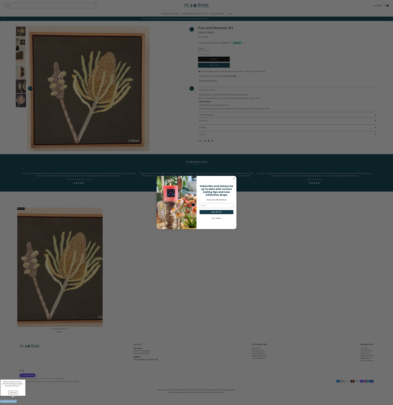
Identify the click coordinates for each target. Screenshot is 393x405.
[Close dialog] (233, 178)
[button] (15, 401)
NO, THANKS (216, 218)
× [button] (24, 378)
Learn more (13, 392)
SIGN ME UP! (216, 212)
